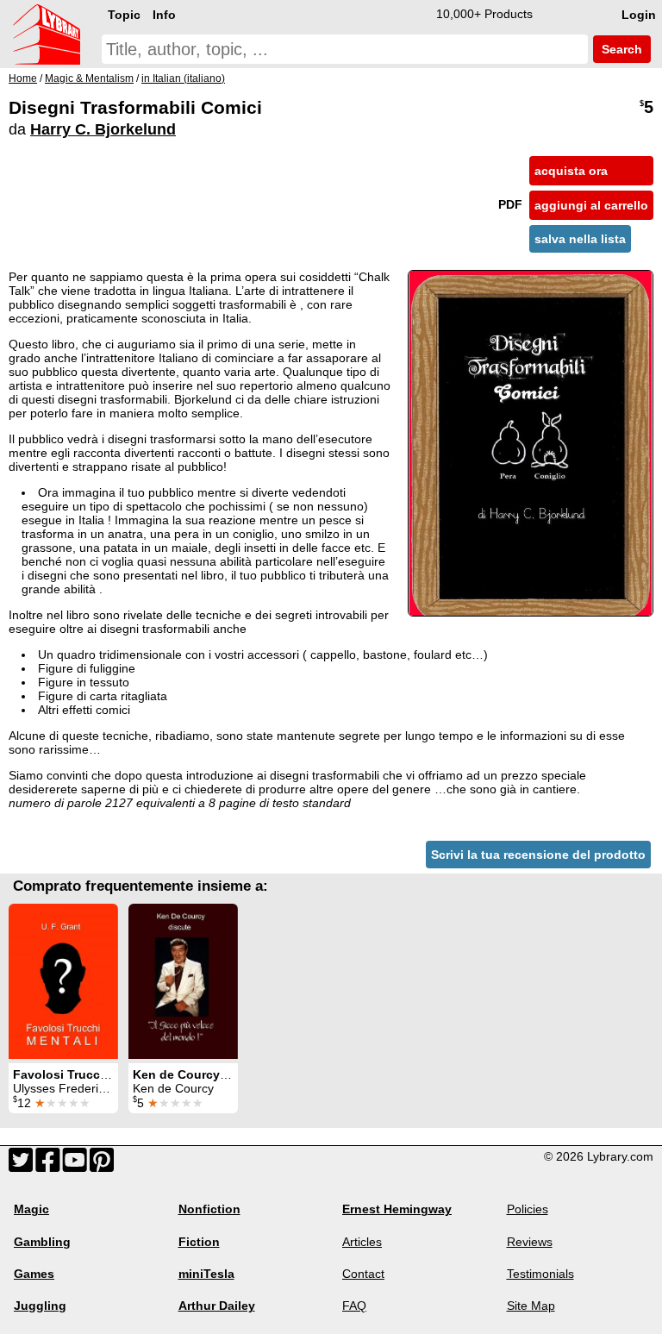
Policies (527, 1209)
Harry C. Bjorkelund (103, 129)
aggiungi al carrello (591, 205)
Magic (31, 1209)
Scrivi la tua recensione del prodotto (538, 854)
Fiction (199, 1242)
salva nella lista (580, 239)
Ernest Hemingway (397, 1209)
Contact (363, 1274)
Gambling (42, 1242)
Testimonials (540, 1274)
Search (620, 49)
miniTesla (206, 1274)
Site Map (531, 1305)
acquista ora (571, 171)
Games (34, 1274)
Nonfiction (209, 1209)
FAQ (354, 1305)
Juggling (40, 1305)
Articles (362, 1242)
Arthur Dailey (216, 1305)
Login (638, 15)
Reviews (530, 1242)
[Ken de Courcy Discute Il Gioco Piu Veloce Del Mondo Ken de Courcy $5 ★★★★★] (183, 981)
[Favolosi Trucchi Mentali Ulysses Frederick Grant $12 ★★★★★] (63, 981)
